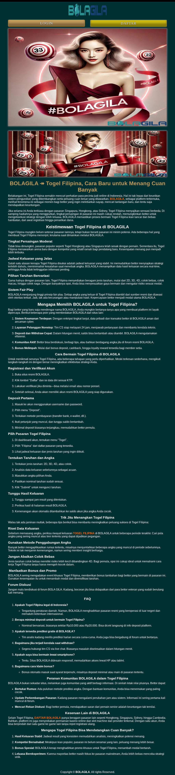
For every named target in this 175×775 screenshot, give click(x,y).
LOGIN (46, 23)
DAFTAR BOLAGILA (47, 717)
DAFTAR (129, 23)
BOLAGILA (117, 198)
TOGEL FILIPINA (84, 533)
